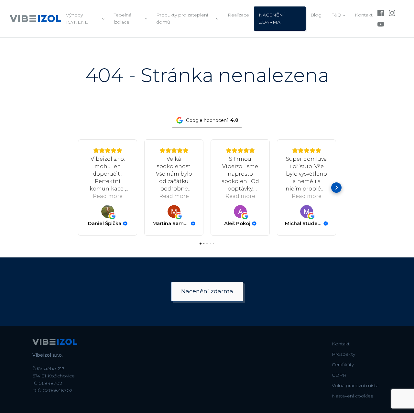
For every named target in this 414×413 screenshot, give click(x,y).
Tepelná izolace (122, 18)
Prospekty (343, 354)
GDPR (339, 375)
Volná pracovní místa (355, 385)
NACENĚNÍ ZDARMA (272, 18)
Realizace (238, 15)
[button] (77, 187)
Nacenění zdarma (207, 291)
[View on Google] (107, 211)
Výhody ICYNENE (77, 18)
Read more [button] (108, 196)
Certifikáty (343, 364)
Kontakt (364, 15)
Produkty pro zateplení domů (182, 18)
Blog (315, 15)
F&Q (336, 15)
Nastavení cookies (352, 396)
